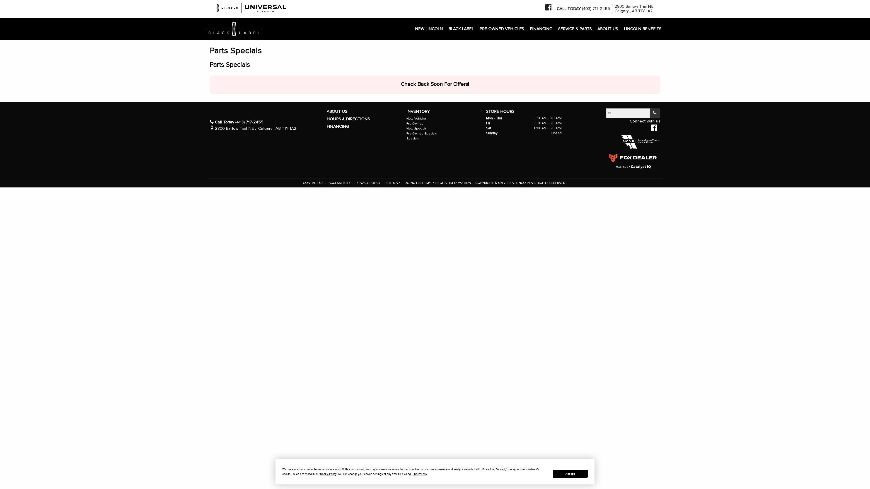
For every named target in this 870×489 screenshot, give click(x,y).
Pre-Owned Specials (421, 133)
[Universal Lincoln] (251, 7)
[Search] (655, 113)
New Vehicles (416, 118)
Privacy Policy (369, 183)
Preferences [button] (420, 474)
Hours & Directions (348, 119)
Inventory (418, 111)
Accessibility (340, 183)
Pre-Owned (414, 123)
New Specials (416, 128)
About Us (337, 111)
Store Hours (500, 111)
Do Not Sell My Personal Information (438, 183)
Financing (338, 126)
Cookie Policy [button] (328, 474)
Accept (570, 473)
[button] (429, 29)
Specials (412, 138)
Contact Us (313, 183)
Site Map (393, 183)
